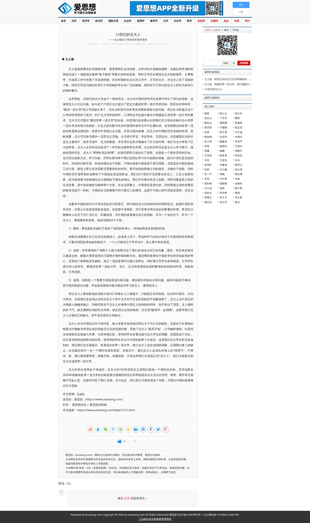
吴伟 (206, 178)
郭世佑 (238, 155)
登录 (127, 498)
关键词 (214, 20)
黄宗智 (208, 127)
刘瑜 (237, 178)
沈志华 (223, 136)
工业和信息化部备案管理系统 (155, 519)
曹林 (237, 118)
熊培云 (238, 164)
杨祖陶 (208, 136)
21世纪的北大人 (213, 89)
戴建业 (223, 141)
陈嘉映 (238, 122)
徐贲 (206, 132)
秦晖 (206, 113)
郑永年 (238, 113)
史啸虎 (223, 164)
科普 (236, 20)
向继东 (238, 136)
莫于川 (223, 197)
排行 (247, 20)
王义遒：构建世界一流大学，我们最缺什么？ (229, 84)
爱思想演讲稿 (98, 405)
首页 (63, 20)
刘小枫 (223, 169)
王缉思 (208, 155)
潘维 (237, 192)
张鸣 (206, 146)
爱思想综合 (79, 405)
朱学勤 (223, 192)
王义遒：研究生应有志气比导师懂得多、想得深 (230, 79)
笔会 (226, 20)
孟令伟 (238, 169)
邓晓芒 (238, 150)
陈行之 (223, 113)
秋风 (206, 169)
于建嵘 (223, 127)
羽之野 (238, 197)
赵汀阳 (208, 141)
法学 (74, 20)
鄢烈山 (208, 122)
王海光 (238, 146)
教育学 (154, 20)
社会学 (127, 20)
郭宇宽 (223, 132)
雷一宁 (208, 174)
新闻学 (141, 20)
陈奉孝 (223, 155)
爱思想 (86, 9)
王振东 (223, 160)
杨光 (237, 202)
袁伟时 (208, 164)
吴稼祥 (238, 183)
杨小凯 (238, 188)
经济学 (86, 20)
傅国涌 (223, 122)
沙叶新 (223, 178)
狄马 (237, 160)
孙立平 (223, 202)
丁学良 (223, 118)
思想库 (201, 20)
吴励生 (208, 192)
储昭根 (223, 183)
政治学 (99, 20)
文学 (165, 20)
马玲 (206, 160)
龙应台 (208, 118)
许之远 (208, 188)
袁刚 (222, 188)
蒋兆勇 (238, 174)
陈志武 (238, 127)
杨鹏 (222, 150)
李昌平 (238, 141)
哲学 (189, 20)
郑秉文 (208, 197)
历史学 (177, 20)
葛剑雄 (208, 183)
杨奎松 (223, 146)
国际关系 (113, 20)
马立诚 (238, 132)
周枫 (222, 174)
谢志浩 (208, 202)
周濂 (206, 150)
